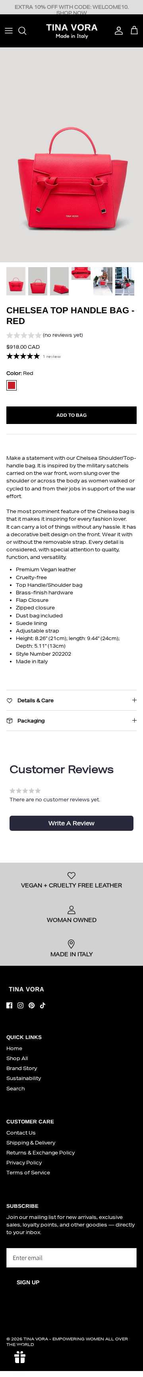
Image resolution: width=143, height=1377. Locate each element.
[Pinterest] (32, 1005)
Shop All (17, 1058)
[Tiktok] (43, 1005)
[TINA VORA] (71, 30)
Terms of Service (28, 1172)
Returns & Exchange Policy (40, 1152)
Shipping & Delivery (30, 1142)
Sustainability (23, 1078)
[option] (71, 154)
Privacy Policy (24, 1162)
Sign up (28, 1282)
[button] (44, 336)
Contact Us (21, 1132)
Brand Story (21, 1068)
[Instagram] (20, 1005)
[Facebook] (9, 1005)
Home (14, 1048)
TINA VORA (35, 1339)
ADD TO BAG (71, 415)
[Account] (117, 30)
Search (15, 1088)
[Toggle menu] (8, 30)
